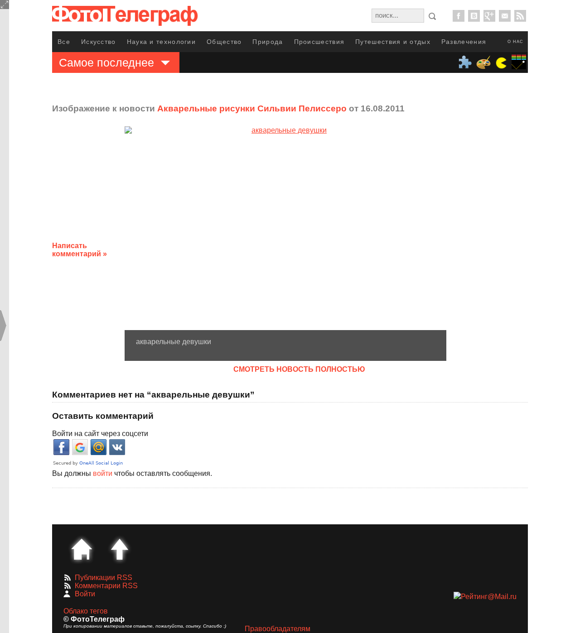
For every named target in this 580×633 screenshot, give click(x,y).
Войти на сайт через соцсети (100, 433)
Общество (224, 41)
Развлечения (463, 41)
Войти (85, 594)
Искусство (98, 41)
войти (102, 473)
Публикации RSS (103, 577)
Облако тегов (85, 611)
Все (64, 41)
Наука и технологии (161, 41)
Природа (267, 41)
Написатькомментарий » (79, 250)
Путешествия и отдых (392, 41)
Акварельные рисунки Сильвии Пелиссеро (252, 108)
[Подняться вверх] (120, 549)
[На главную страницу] (81, 549)
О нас (515, 41)
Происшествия (319, 41)
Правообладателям (277, 629)
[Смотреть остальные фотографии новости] (285, 228)
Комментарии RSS (106, 586)
